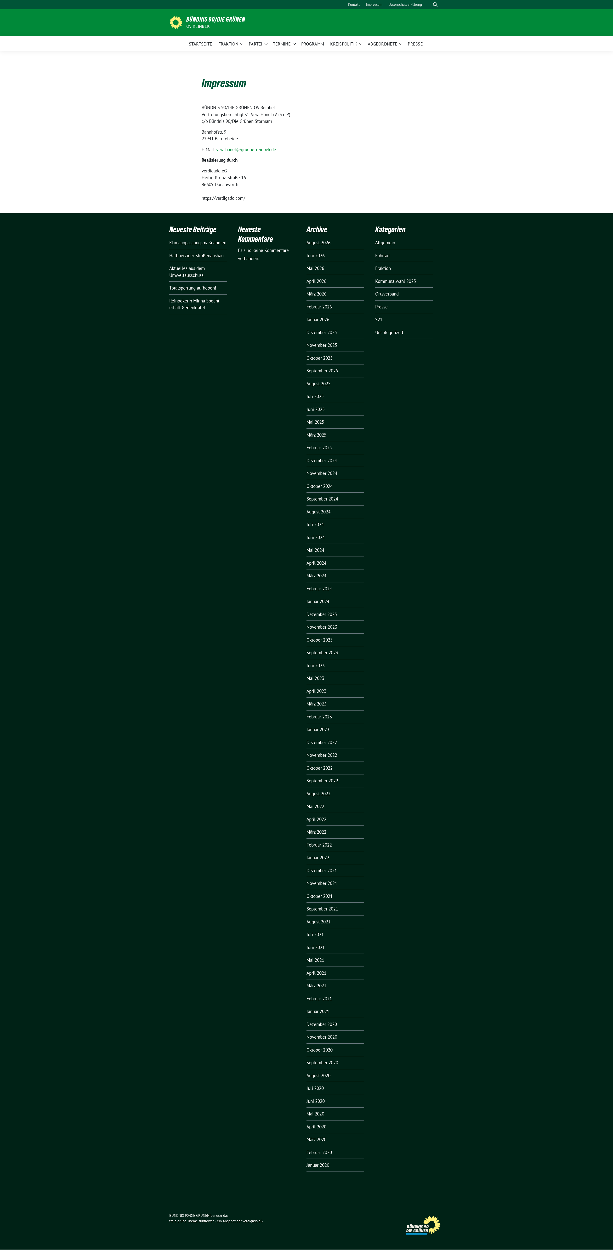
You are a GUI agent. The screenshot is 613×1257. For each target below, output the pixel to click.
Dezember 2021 (321, 870)
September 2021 (322, 909)
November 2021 (321, 883)
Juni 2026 (315, 255)
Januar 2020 (317, 1165)
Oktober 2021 (319, 896)
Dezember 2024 (321, 460)
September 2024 (322, 499)
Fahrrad (382, 255)
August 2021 (318, 922)
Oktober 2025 (319, 358)
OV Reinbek (198, 26)
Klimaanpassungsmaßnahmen (197, 242)
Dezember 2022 (321, 742)
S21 (378, 319)
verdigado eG (253, 1221)
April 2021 (316, 973)
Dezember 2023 (321, 614)
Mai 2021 (315, 960)
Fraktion (383, 268)
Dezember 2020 (321, 1024)
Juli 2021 (315, 934)
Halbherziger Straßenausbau (196, 255)
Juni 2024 (315, 537)
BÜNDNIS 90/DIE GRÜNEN (215, 19)
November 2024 (321, 473)
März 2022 (316, 832)
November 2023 (321, 627)
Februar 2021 (319, 998)
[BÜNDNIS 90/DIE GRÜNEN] (175, 22)
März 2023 (316, 704)
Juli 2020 (315, 1088)
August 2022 (318, 793)
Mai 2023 (315, 678)
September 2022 (322, 781)
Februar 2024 (319, 589)
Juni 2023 (315, 665)
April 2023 (316, 691)
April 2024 (316, 563)
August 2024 (318, 512)
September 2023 (322, 652)
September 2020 (322, 1062)
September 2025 (322, 371)
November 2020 (321, 1037)
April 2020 (316, 1127)
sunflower (206, 1221)
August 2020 (318, 1075)
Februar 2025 (319, 447)
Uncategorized (389, 332)
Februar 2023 (319, 717)
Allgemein (385, 242)
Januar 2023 (317, 729)
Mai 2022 (315, 806)
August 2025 (318, 384)
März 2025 (316, 435)
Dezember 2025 (321, 332)
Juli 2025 (315, 396)
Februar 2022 (319, 845)
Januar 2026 (317, 319)
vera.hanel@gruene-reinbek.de (246, 149)
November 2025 (321, 345)
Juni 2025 (315, 409)
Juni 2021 (315, 947)
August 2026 (318, 242)
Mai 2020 (315, 1114)
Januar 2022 (317, 857)
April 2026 (316, 281)
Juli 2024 (315, 524)
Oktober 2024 (319, 486)
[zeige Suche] (435, 4)
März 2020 (316, 1139)
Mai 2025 (315, 422)
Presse (381, 307)
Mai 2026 (315, 268)
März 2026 (316, 294)
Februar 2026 (319, 307)
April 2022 (316, 819)
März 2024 (316, 576)
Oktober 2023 (319, 640)
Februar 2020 (319, 1152)
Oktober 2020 (319, 1050)
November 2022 (321, 755)
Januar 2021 (317, 1011)
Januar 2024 (317, 601)
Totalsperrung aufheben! (192, 288)
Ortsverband (387, 294)
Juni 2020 (315, 1101)
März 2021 (316, 986)
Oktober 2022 (319, 768)
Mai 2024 (315, 550)
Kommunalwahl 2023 (395, 281)
